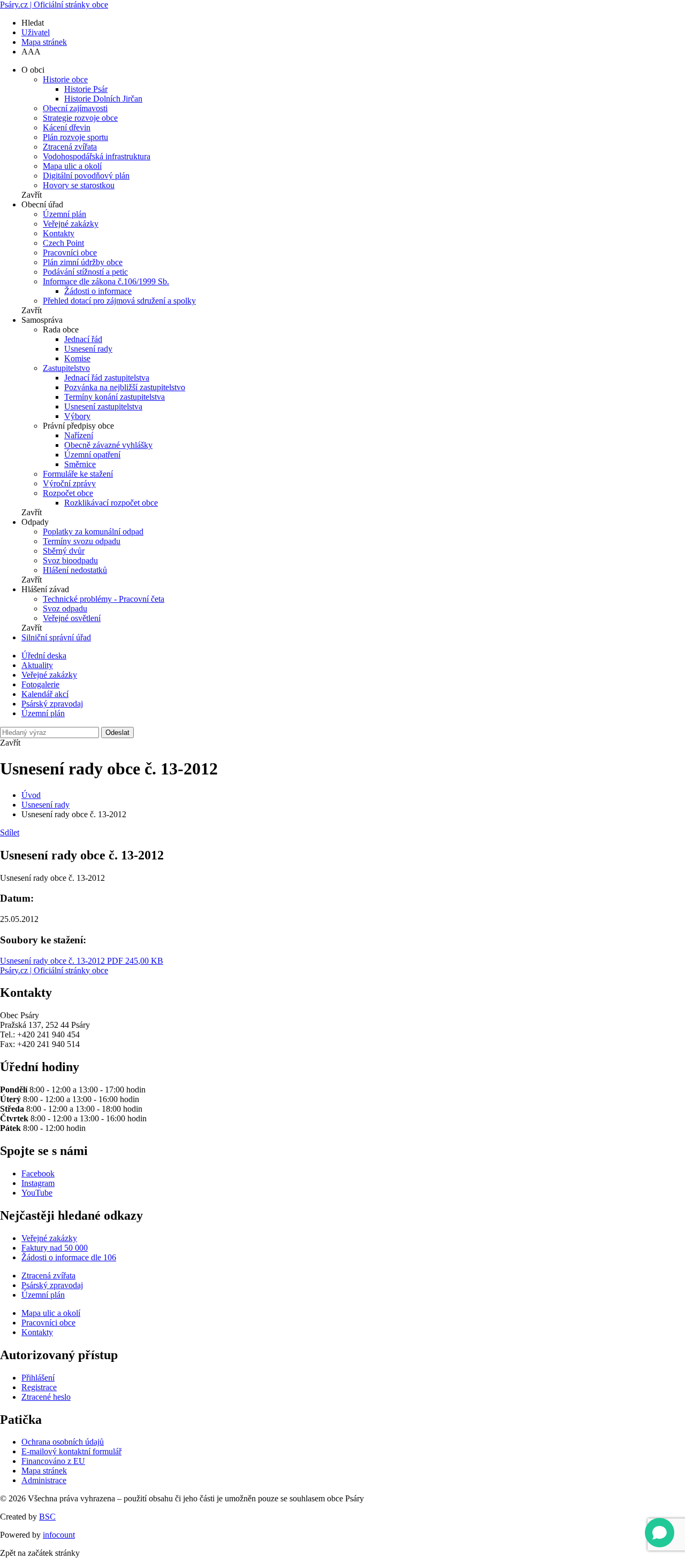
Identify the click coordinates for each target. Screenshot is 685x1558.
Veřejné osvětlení (72, 618)
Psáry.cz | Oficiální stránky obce (54, 4)
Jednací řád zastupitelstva (106, 377)
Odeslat (117, 732)
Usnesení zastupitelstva (103, 406)
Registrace (39, 1387)
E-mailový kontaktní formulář (71, 1451)
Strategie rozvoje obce (80, 117)
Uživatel (35, 32)
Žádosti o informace (98, 291)
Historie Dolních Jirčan (103, 98)
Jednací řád (83, 339)
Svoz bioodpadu (70, 560)
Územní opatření (92, 454)
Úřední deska (43, 655)
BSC (47, 1516)
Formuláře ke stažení (78, 473)
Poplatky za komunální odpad (93, 531)
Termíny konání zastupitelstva (114, 396)
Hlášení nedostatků (75, 570)
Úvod (31, 795)
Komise (77, 358)
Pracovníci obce (70, 252)
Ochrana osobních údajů (62, 1441)
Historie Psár (86, 89)
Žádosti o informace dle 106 (68, 1257)
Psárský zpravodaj (52, 703)
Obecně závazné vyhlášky (108, 444)
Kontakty (58, 233)
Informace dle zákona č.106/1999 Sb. (106, 281)
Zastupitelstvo (66, 368)
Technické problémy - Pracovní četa (103, 598)
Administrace (43, 1480)
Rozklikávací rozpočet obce (111, 502)
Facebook (38, 1173)
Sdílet (9, 832)
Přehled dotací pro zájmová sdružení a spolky (119, 300)
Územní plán (64, 214)
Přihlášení (38, 1377)
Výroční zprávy (69, 483)
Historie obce (65, 79)
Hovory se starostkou (79, 185)
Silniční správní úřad (56, 637)
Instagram (38, 1183)
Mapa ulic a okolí (72, 165)
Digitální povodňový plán (86, 175)
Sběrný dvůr (64, 550)
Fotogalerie (40, 684)
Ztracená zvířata (70, 146)
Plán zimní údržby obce (83, 262)
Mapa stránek (44, 41)
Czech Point (63, 242)
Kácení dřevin (66, 127)
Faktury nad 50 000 (54, 1247)
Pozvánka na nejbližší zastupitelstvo (124, 387)
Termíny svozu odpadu (81, 541)
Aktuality (37, 665)
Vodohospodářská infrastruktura (96, 156)
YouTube (36, 1192)
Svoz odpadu (65, 608)
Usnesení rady (88, 348)
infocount (59, 1534)
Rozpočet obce (68, 493)
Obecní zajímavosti (75, 108)
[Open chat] (659, 1532)
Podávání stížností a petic (85, 271)
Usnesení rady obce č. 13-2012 (81, 960)
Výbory (77, 416)
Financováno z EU (53, 1461)
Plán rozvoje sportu (75, 137)
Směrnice (80, 464)
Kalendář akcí (44, 694)
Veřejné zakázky (70, 223)
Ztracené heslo (46, 1396)
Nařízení (78, 435)
